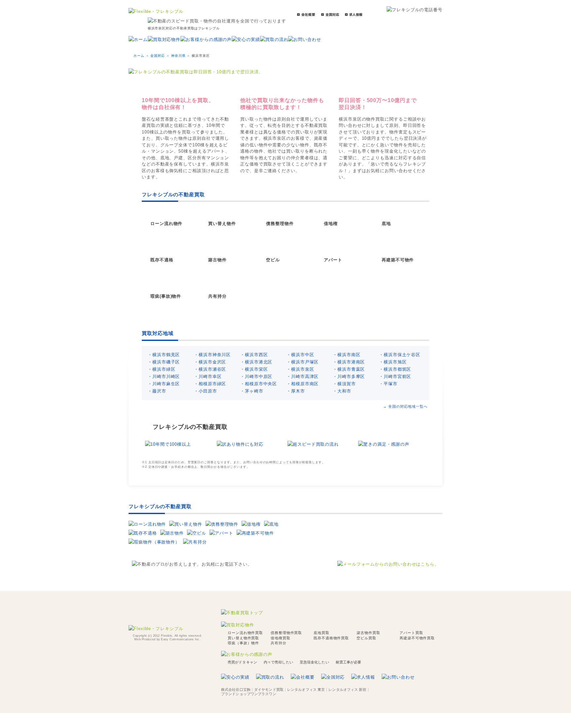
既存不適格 (161, 259)
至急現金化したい (314, 662)
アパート (333, 259)
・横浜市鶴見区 (164, 354)
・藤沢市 (157, 391)
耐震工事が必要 (349, 662)
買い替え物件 (222, 223)
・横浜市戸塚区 (302, 361)
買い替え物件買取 (243, 638)
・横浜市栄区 (254, 369)
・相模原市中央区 (258, 383)
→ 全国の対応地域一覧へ (405, 406)
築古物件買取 (368, 633)
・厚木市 (295, 391)
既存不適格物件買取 (331, 638)
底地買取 (321, 633)
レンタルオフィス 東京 (306, 690)
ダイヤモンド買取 (269, 690)
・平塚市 (388, 383)
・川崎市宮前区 (395, 376)
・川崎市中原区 (256, 376)
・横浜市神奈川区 (212, 354)
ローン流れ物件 (166, 223)
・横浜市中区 (300, 354)
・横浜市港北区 (256, 361)
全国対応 (157, 55)
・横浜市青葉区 (349, 369)
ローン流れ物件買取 (245, 633)
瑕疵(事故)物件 (165, 296)
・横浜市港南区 (349, 361)
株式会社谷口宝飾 (235, 690)
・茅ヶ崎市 (251, 391)
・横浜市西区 (254, 354)
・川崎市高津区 (302, 376)
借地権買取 (280, 638)
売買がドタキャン (242, 662)
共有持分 (217, 296)
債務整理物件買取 (286, 633)
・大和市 (342, 391)
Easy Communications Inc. (180, 639)
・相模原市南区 (302, 383)
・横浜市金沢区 (210, 361)
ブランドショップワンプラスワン (248, 694)
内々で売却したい (278, 662)
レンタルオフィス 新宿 (347, 690)
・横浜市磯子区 (164, 361)
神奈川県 (178, 55)
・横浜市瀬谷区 (210, 369)
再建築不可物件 (398, 259)
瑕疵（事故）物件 (243, 643)
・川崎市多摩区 (349, 376)
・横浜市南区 (346, 354)
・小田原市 (205, 391)
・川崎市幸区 (207, 376)
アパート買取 (411, 633)
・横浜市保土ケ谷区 (399, 354)
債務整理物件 (279, 223)
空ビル (273, 259)
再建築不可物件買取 (417, 638)
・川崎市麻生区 (164, 383)
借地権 (331, 223)
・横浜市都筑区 (395, 369)
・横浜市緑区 (161, 369)
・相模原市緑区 (210, 383)
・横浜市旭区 (392, 361)
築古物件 (217, 259)
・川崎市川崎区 (164, 376)
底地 (386, 223)
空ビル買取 (366, 638)
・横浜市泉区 (300, 369)
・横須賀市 (344, 383)
